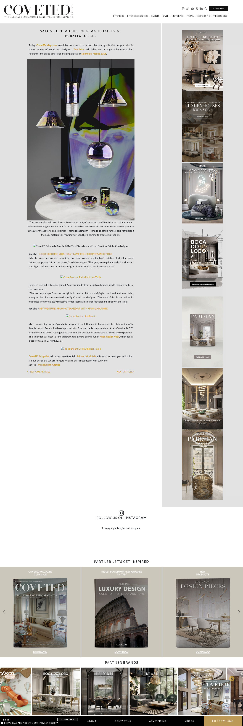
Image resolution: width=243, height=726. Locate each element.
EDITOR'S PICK (204, 16)
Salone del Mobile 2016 (93, 53)
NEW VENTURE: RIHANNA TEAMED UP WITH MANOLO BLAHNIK (73, 308)
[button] (238, 612)
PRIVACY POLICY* (48, 723)
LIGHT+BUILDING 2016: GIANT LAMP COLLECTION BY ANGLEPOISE (75, 254)
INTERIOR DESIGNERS (137, 16)
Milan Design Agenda (49, 364)
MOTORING (178, 16)
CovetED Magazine (46, 45)
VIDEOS (189, 721)
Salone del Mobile (86, 356)
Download (40, 651)
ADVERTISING (157, 721)
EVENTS (155, 16)
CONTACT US (123, 721)
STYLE (166, 16)
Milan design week (109, 336)
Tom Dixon (79, 49)
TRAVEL (190, 16)
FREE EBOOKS (220, 16)
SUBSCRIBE (218, 8)
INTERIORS (118, 16)
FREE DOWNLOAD (223, 721)
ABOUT (92, 721)
